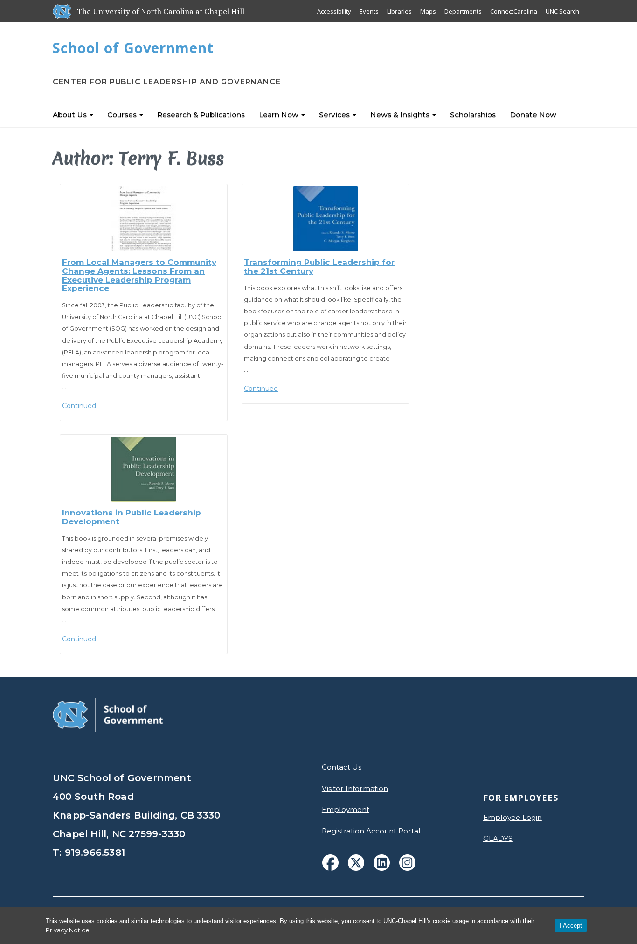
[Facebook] (330, 862)
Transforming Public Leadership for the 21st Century (319, 266)
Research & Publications (201, 114)
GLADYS (498, 838)
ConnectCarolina (513, 11)
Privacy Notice (68, 930)
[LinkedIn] (382, 862)
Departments (463, 11)
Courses (122, 114)
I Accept (571, 925)
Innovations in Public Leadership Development (131, 517)
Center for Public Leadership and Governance (167, 81)
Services (335, 114)
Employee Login (512, 817)
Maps (428, 11)
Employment (345, 809)
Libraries (399, 11)
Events (369, 11)
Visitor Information (355, 788)
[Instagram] (407, 862)
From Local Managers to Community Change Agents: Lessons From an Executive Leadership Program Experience (139, 275)
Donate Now (533, 114)
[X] (356, 862)
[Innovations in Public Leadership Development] (143, 469)
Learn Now (279, 114)
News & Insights (400, 114)
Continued (79, 406)
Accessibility (334, 11)
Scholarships (473, 114)
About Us (71, 114)
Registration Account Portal (371, 830)
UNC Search (562, 11)
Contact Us (341, 767)
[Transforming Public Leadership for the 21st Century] (325, 218)
